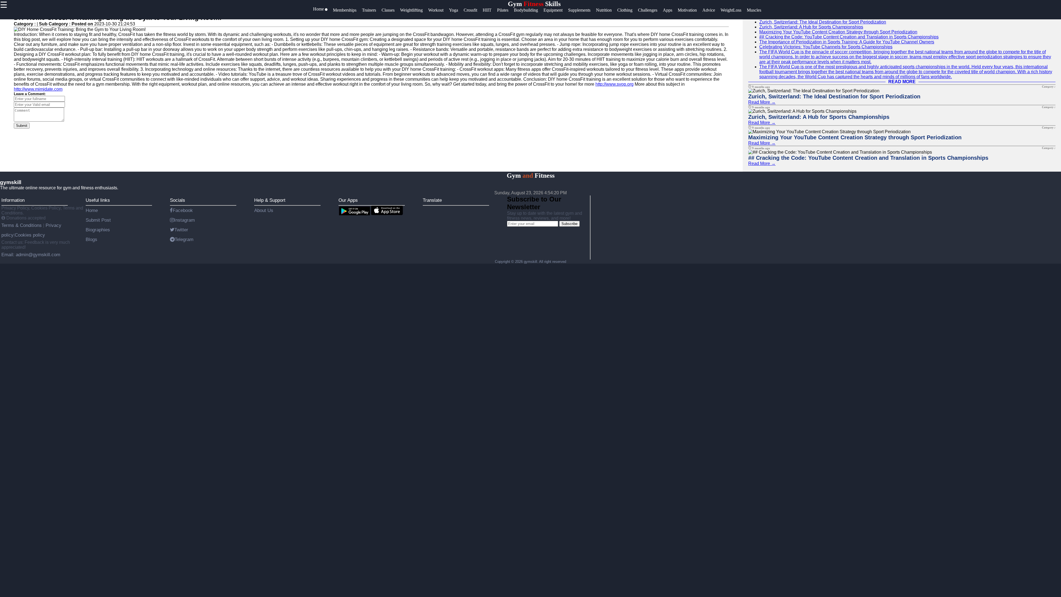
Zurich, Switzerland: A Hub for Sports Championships (811, 27)
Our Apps (348, 200)
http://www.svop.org (614, 84)
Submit (21, 126)
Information (13, 200)
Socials (177, 200)
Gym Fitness (531, 175)
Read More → (762, 102)
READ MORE (902, 81)
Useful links (98, 200)
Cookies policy (30, 235)
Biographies (98, 229)
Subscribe (569, 224)
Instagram (184, 220)
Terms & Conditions (22, 225)
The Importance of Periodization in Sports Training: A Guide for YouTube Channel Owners (846, 42)
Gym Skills (534, 3)
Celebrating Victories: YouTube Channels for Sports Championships (825, 46)
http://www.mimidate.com (38, 89)
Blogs (91, 239)
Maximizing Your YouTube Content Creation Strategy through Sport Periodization (838, 32)
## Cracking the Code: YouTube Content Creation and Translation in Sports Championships (849, 37)
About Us (263, 210)
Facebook (183, 210)
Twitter (181, 229)
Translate (432, 200)
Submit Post (98, 220)
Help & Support (269, 200)
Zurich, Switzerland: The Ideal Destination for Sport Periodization (822, 22)
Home (92, 210)
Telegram (184, 239)
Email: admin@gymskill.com (30, 254)
